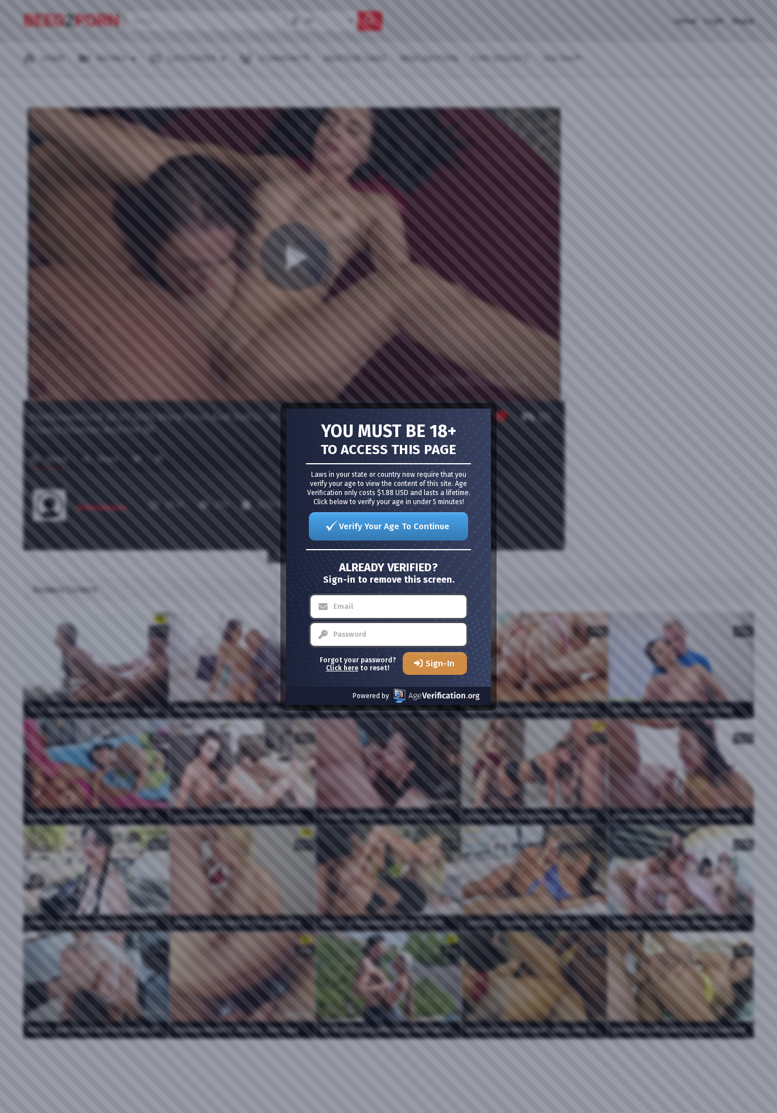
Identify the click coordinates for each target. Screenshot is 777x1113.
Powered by (371, 696)
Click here (342, 668)
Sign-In (439, 663)
